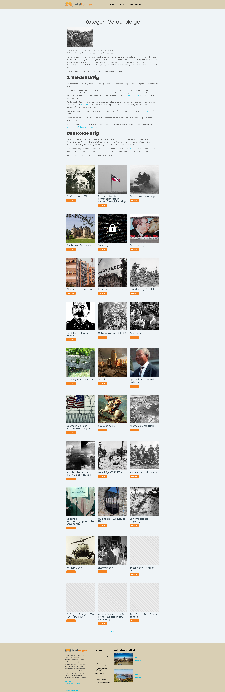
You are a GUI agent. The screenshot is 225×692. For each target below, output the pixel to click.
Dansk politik (100, 673)
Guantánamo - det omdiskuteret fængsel (78, 427)
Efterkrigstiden (105, 568)
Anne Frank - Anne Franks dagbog (143, 615)
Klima (97, 660)
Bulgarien (127, 95)
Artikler (122, 4)
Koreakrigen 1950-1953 (110, 472)
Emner (112, 4)
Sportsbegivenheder (102, 682)
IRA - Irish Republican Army (144, 472)
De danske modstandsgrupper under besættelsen (80, 521)
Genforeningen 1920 (77, 196)
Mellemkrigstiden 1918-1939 (112, 333)
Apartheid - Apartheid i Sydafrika (142, 380)
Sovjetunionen (86, 104)
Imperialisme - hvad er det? (142, 569)
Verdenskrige (100, 654)
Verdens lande (100, 679)
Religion (98, 663)
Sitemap (68, 681)
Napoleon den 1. (106, 426)
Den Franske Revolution (78, 245)
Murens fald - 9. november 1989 (112, 520)
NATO (131, 149)
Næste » (113, 631)
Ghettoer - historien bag (79, 289)
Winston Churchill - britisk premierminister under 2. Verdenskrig (111, 617)
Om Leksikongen (136, 4)
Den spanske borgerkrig (142, 196)
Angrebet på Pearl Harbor (143, 426)
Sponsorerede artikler (72, 683)
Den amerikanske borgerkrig (139, 520)
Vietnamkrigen (74, 568)
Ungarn (138, 674)
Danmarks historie (102, 657)
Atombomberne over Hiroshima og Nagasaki (78, 473)
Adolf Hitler (135, 333)
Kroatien (137, 95)
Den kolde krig (137, 245)
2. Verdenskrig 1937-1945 (142, 289)
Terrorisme (103, 379)
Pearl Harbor (147, 111)
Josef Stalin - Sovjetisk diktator (77, 334)
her (116, 155)
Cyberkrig (103, 245)
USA (96, 676)
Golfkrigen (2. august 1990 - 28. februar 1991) (80, 615)
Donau (137, 657)
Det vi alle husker (101, 666)
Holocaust (103, 289)
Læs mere (71, 200)
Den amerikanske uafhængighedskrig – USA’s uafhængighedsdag (112, 199)
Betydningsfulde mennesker (101, 669)
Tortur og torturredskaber (79, 379)
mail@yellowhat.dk (71, 690)
